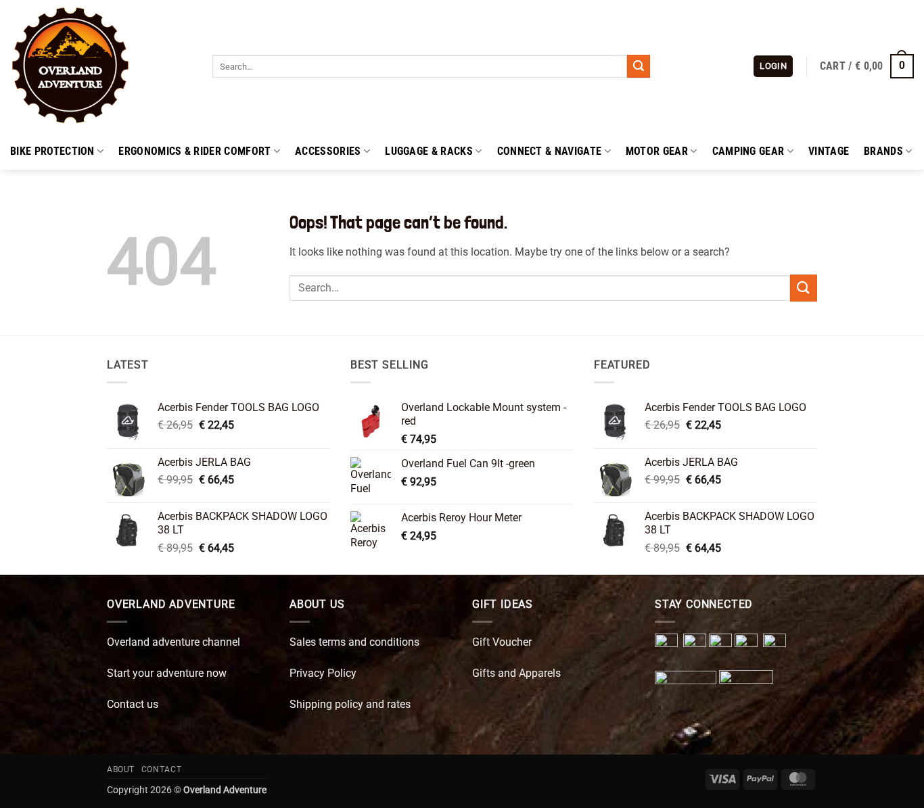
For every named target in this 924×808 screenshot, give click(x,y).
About (121, 769)
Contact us (132, 704)
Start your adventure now (167, 673)
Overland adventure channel (173, 642)
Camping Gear (748, 151)
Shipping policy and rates (350, 704)
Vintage (828, 151)
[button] (773, 66)
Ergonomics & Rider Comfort (194, 151)
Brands (883, 151)
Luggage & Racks (429, 151)
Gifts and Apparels (516, 673)
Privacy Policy (323, 673)
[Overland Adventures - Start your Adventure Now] (101, 66)
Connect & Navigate (549, 151)
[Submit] (638, 66)
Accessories (328, 151)
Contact (161, 769)
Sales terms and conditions (354, 642)
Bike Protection (52, 151)
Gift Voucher (502, 642)
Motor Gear (657, 151)
